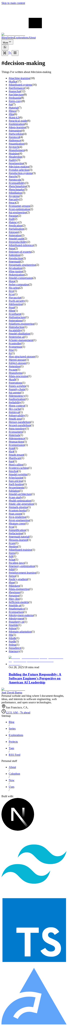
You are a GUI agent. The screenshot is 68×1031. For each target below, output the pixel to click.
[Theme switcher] (4, 47)
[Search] (4, 53)
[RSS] (10, 53)
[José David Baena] (34, 34)
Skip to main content (13, 3)
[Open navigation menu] (15, 53)
